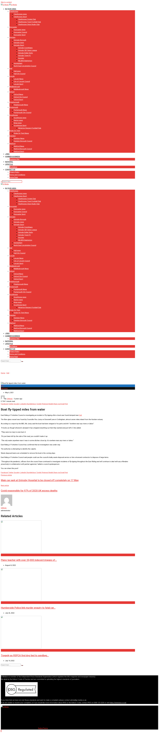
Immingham (18, 63)
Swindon (13, 136)
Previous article (6, 475)
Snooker (21, 58)
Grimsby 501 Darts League (27, 50)
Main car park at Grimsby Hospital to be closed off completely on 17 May (40, 480)
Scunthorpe (14, 115)
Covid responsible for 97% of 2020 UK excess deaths (29, 490)
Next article (5, 485)
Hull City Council (19, 74)
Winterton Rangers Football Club (29, 128)
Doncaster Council (20, 32)
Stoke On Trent (15, 131)
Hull (11, 69)
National (9, 162)
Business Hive (14, 159)
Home (3, 373)
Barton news (18, 120)
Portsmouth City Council (22, 113)
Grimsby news (19, 43)
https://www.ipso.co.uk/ (118, 703)
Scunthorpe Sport (20, 126)
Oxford (12, 92)
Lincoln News (18, 79)
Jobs (7, 154)
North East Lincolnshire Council (25, 66)
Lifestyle (9, 164)
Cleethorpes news (20, 14)
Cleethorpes (14, 12)
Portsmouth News (20, 110)
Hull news (17, 71)
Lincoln (12, 76)
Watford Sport (19, 151)
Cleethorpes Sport (20, 17)
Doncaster (13, 27)
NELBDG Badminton (25, 61)
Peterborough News (21, 105)
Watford (12, 144)
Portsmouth (14, 107)
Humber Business (12, 157)
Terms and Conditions (17, 175)
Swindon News (19, 138)
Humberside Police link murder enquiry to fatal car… (28, 607)
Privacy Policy (14, 172)
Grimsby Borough (20, 40)
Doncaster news (19, 30)
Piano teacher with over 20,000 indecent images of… (29, 560)
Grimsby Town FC (24, 56)
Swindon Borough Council (23, 141)
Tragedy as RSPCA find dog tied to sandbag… (25, 655)
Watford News (19, 146)
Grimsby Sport (19, 45)
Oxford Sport (18, 100)
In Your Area (10, 9)
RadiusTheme (43, 728)
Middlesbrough (15, 87)
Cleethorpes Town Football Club (29, 22)
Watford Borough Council (23, 149)
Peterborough (14, 102)
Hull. (80, 415)
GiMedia (3, 508)
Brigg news (18, 123)
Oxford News (18, 94)
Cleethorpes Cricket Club (27, 19)
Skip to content (6, 2)
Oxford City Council (21, 97)
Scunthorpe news (20, 118)
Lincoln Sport (18, 84)
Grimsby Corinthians (25, 48)
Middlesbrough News (21, 89)
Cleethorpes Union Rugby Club (29, 24)
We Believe (13, 167)
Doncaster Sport (20, 35)
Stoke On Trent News (21, 133)
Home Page (14, 177)
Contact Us (10, 170)
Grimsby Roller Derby (25, 53)
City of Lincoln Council (22, 81)
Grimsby (12, 37)
